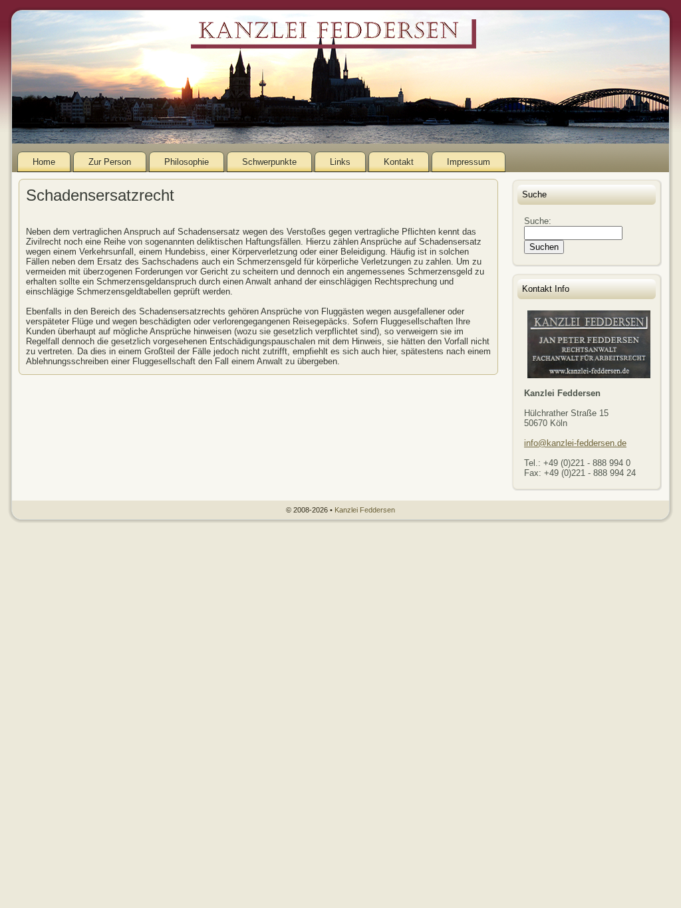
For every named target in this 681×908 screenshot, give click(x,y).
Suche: (539, 221)
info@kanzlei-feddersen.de (575, 443)
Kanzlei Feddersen (365, 510)
